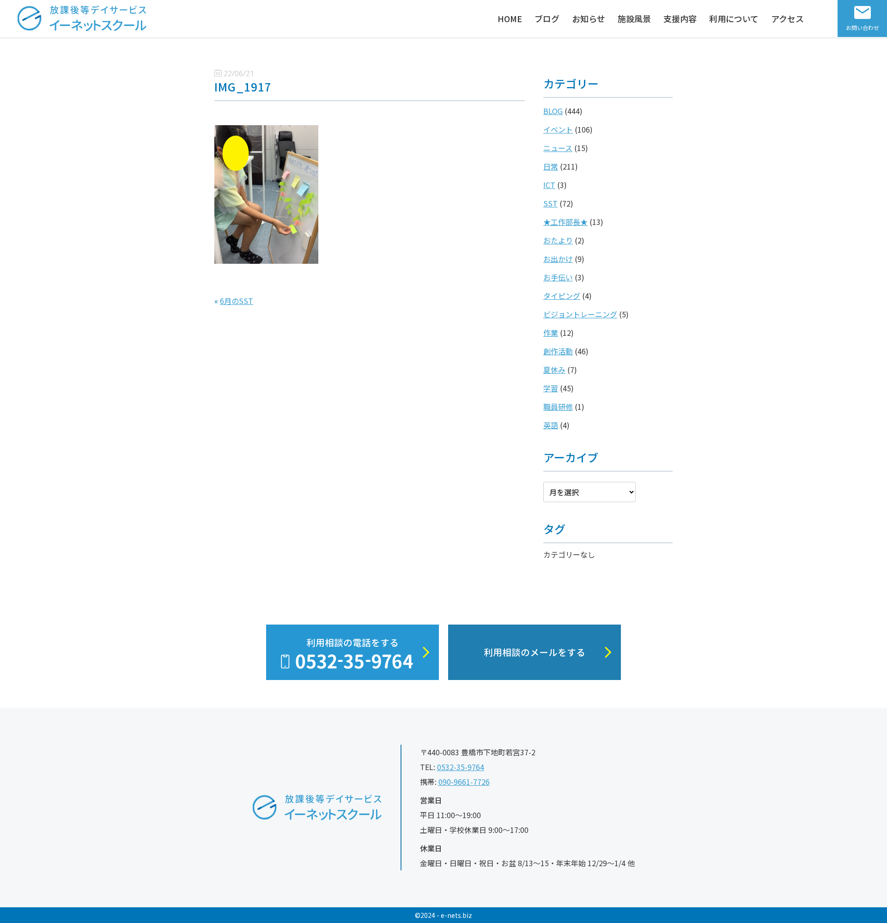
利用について (734, 18)
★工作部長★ (565, 221)
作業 (550, 332)
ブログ (547, 18)
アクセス (787, 18)
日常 (550, 166)
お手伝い (558, 277)
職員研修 (558, 406)
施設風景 (634, 18)
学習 (550, 388)
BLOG (553, 110)
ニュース (557, 147)
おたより (558, 240)
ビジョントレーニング (580, 314)
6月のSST (236, 300)
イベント (558, 129)
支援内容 (680, 18)
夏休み (554, 369)
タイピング (561, 295)
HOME (510, 18)
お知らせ (588, 18)
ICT (549, 184)
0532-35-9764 (460, 766)
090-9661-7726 (464, 781)
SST (550, 203)
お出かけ (558, 258)
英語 (550, 425)
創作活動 (558, 351)
